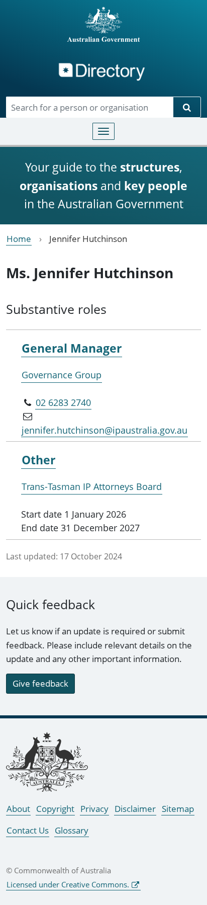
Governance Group (61, 375)
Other (38, 460)
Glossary (71, 830)
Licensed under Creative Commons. (68, 884)
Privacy (94, 808)
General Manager (72, 348)
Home (19, 238)
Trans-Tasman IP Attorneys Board (92, 486)
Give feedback (40, 683)
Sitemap (178, 808)
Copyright (55, 808)
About (18, 808)
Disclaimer (135, 808)
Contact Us (28, 830)
